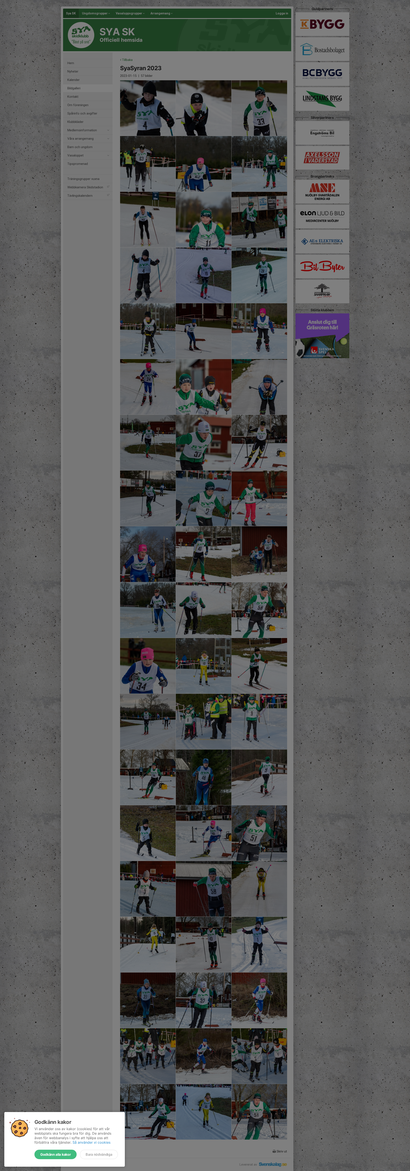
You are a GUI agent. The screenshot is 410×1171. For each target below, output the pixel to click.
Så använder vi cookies (91, 1142)
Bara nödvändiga (99, 1154)
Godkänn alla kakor (55, 1154)
